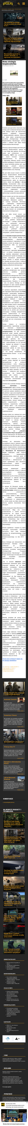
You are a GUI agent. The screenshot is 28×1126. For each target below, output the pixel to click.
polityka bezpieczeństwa (8, 669)
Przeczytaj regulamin (7, 1086)
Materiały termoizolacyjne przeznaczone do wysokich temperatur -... (12, 996)
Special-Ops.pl (8, 3)
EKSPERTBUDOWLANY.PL (10, 973)
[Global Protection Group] (14, 1039)
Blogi (13, 9)
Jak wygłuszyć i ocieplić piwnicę (13, 965)
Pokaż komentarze (9, 802)
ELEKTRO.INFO (7, 1022)
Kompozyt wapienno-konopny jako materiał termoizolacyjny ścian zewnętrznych (12, 993)
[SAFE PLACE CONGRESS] (4, 1039)
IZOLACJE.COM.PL (8, 988)
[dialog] (14, 1114)
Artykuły (9, 9)
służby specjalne (14, 666)
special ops (7, 666)
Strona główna (4, 9)
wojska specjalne (6, 668)
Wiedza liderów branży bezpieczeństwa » (14, 1124)
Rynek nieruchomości (11, 966)
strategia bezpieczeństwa (8, 671)
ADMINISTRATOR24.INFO (10, 959)
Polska (12, 668)
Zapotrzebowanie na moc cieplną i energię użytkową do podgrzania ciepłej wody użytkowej (13, 1012)
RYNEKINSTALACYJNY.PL (10, 1005)
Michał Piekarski (18, 9)
